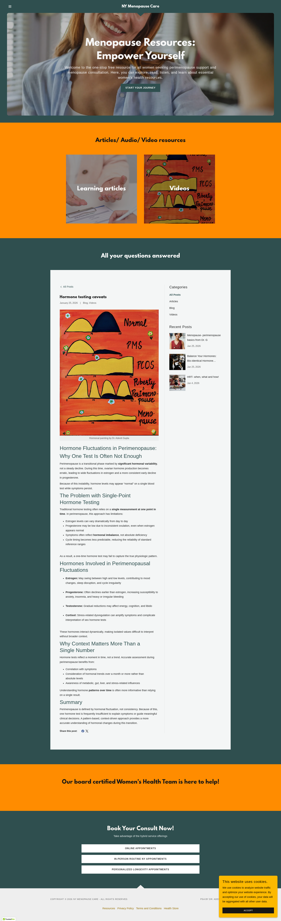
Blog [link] (172, 308)
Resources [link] (108, 908)
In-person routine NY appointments (140, 859)
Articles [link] (173, 301)
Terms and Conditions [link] (149, 908)
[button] (10, 6)
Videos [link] (173, 314)
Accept (248, 910)
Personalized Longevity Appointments (140, 869)
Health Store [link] (171, 908)
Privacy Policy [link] (125, 908)
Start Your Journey (140, 88)
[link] (140, 6)
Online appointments (140, 848)
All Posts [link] (175, 294)
